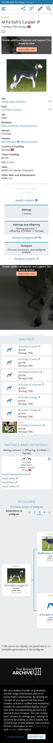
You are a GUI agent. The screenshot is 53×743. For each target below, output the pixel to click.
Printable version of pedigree (26, 506)
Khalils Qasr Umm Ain (13, 101)
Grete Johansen (28, 125)
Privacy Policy (40, 726)
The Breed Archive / (13, 2)
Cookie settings (16, 736)
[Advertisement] (26, 302)
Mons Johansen (10, 125)
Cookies (13, 729)
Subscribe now (26, 49)
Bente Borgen (9, 141)
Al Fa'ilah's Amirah (11, 109)
